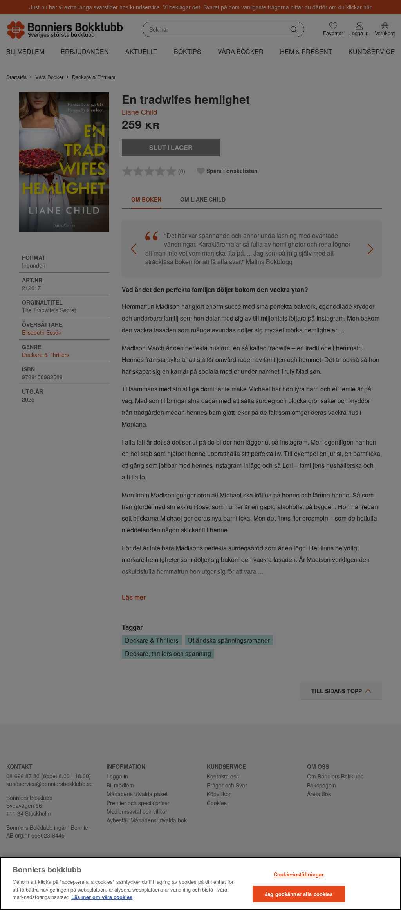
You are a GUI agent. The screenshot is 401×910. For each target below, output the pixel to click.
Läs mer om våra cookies (101, 897)
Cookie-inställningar (299, 874)
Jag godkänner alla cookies (298, 893)
